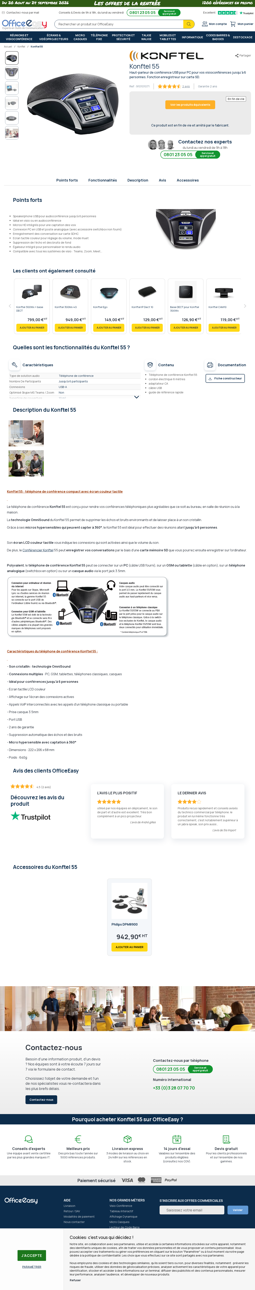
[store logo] (24, 25)
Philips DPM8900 (125, 924)
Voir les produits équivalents (190, 105)
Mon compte (218, 24)
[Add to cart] (31, 328)
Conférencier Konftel (38, 550)
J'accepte (32, 1255)
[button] (12, 73)
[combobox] (124, 24)
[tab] (127, 199)
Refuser (75, 1280)
